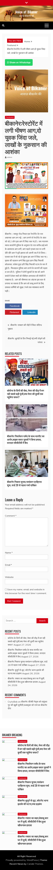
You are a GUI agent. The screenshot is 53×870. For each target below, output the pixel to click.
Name (9, 552)
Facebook (14, 305)
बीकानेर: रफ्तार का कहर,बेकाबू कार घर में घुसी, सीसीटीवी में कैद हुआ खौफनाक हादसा (33, 821)
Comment (10, 515)
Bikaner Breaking (12, 735)
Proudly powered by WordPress (22, 860)
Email (8, 564)
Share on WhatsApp (20, 62)
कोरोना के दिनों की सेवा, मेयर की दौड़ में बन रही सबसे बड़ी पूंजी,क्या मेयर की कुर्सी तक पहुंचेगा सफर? (25, 394)
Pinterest (14, 312)
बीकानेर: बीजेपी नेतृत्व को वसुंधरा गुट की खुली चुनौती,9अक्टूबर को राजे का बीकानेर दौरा (27, 705)
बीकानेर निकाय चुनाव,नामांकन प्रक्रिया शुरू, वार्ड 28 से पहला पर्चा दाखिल (24, 483)
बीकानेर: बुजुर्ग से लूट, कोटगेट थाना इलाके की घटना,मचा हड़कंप (33, 802)
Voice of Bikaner (26, 11)
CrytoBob (13, 701)
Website (9, 577)
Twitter (31, 305)
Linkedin (31, 312)
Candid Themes (35, 863)
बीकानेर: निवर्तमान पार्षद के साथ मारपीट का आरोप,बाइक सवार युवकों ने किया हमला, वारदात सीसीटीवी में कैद (25, 439)
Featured (10, 117)
